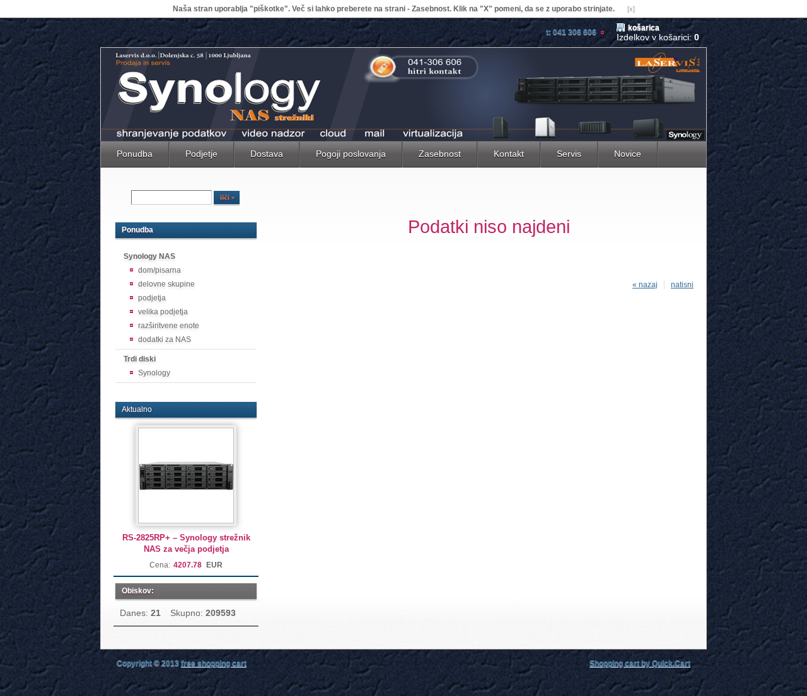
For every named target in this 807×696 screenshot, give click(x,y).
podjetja (152, 298)
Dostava (266, 154)
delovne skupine (166, 284)
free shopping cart (214, 663)
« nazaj (645, 284)
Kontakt (509, 154)
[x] (631, 9)
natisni (682, 284)
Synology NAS (149, 256)
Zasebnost (440, 154)
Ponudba (135, 154)
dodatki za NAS (164, 339)
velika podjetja (163, 311)
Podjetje (201, 154)
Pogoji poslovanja (351, 154)
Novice (627, 154)
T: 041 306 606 (571, 32)
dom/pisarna (159, 270)
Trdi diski (140, 359)
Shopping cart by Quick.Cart (639, 663)
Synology (154, 372)
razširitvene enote (168, 325)
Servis (569, 154)
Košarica (643, 27)
